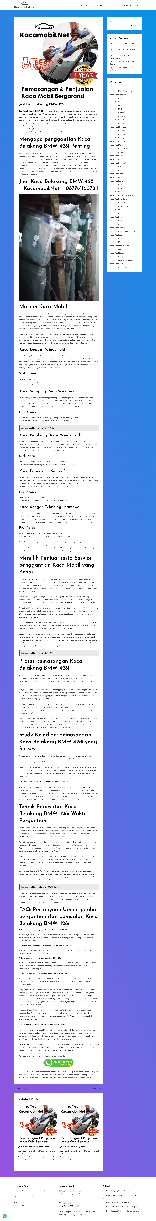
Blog (138, 5)
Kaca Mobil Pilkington (118, 221)
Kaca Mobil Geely (117, 152)
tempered (62, 462)
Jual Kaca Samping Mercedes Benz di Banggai (121, 1211)
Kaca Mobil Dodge (117, 138)
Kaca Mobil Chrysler (117, 120)
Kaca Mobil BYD (116, 109)
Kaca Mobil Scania (117, 235)
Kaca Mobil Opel (116, 213)
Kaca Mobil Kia (116, 177)
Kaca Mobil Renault (117, 228)
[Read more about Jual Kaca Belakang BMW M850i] (38, 1124)
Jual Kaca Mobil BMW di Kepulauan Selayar (120, 1207)
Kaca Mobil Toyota (117, 253)
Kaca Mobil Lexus (117, 185)
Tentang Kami (86, 5)
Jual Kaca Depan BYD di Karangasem (117, 1202)
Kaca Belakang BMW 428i (36, 828)
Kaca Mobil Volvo (116, 256)
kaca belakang (53, 441)
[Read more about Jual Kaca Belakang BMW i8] (80, 1124)
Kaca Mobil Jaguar (117, 170)
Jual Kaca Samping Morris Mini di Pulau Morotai (121, 1191)
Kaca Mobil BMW (117, 105)
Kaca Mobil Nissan (117, 210)
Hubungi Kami (127, 5)
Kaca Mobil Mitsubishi (118, 199)
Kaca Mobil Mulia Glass (119, 206)
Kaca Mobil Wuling (117, 264)
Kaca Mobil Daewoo (118, 127)
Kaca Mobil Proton (117, 224)
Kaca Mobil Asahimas (118, 95)
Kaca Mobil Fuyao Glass (119, 149)
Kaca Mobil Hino (116, 156)
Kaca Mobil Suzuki (117, 242)
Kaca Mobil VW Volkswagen (121, 260)
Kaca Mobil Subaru (117, 239)
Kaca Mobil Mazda (117, 188)
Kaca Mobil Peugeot (118, 217)
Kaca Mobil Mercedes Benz (121, 192)
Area (112, 87)
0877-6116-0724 (73, 1206)
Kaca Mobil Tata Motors (119, 246)
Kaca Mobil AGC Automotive (121, 91)
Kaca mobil (72, 114)
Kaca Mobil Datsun (117, 134)
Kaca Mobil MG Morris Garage (121, 195)
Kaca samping (24, 398)
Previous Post (21, 1088)
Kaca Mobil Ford (116, 145)
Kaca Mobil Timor (117, 249)
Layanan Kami (100, 5)
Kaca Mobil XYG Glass (118, 267)
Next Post (98, 1088)
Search (112, 21)
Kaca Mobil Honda (117, 159)
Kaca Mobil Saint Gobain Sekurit (122, 231)
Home (75, 5)
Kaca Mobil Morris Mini (118, 203)
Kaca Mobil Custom (117, 123)
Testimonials (114, 5)
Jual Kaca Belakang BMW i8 (74, 1147)
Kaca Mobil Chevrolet (118, 116)
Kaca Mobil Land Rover (119, 181)
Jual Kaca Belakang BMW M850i (34, 1147)
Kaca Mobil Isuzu (116, 167)
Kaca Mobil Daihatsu (118, 131)
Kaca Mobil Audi (116, 98)
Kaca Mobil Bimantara (118, 102)
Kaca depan (24, 356)
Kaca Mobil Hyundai (118, 163)
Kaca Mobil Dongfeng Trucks (121, 141)
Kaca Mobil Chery (117, 113)
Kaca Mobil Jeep (116, 174)
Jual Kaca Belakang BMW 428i (31, 111)
